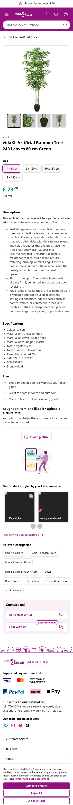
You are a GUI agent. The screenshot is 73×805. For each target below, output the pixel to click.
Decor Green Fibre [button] (57, 581)
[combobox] (36, 24)
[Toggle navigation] (7, 14)
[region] (36, 784)
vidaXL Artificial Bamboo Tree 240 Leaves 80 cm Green (33, 145)
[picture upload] (36, 461)
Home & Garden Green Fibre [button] (21, 571)
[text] (10, 190)
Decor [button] (48, 571)
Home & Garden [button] (14, 552)
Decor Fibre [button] (33, 581)
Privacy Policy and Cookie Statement (29, 778)
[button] (19, 507)
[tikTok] (27, 725)
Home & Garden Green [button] (43, 552)
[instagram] (13, 725)
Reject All (36, 793)
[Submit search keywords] (65, 24)
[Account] (46, 14)
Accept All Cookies (36, 785)
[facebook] (6, 725)
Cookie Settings (36, 800)
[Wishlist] (56, 14)
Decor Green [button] (12, 581)
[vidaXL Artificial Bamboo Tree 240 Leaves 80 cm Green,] (36, 79)
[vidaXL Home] (23, 14)
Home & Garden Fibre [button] (17, 562)
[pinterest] (20, 725)
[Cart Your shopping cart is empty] (66, 14)
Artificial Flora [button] (13, 590)
